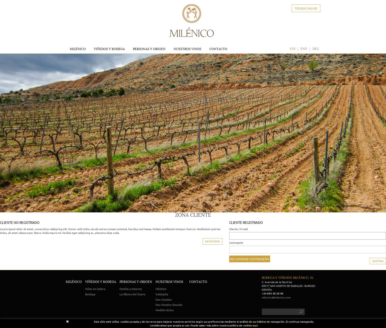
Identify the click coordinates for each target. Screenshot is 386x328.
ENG (303, 49)
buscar (301, 312)
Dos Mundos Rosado (169, 305)
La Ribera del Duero (132, 294)
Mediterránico (164, 310)
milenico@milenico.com (276, 297)
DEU (316, 49)
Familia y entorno (131, 289)
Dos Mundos (163, 299)
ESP (292, 49)
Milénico (160, 289)
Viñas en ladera (95, 289)
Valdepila (161, 294)
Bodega (90, 294)
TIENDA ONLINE (306, 8)
